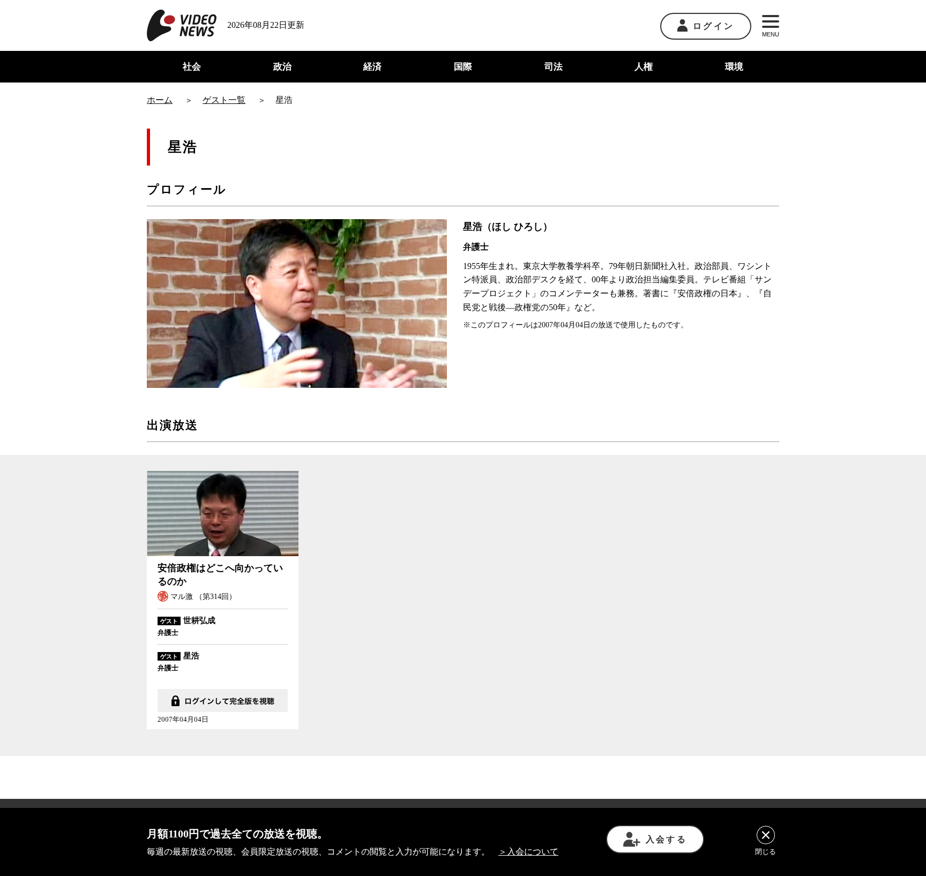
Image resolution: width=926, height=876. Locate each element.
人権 (643, 67)
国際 (463, 67)
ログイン (713, 26)
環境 (734, 67)
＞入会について (528, 851)
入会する (666, 839)
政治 (282, 67)
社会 (192, 67)
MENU (770, 34)
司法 (553, 67)
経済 (372, 67)
